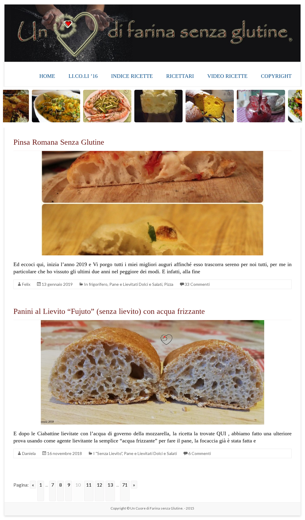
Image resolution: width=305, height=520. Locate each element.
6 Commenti (199, 453)
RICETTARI (180, 76)
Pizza (168, 284)
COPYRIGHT (276, 76)
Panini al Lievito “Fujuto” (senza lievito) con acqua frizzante (109, 311)
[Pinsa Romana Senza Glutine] (152, 154)
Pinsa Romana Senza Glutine (58, 142)
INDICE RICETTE (132, 76)
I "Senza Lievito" (107, 453)
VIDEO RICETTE (227, 76)
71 (124, 484)
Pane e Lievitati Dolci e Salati (135, 284)
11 (88, 484)
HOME (47, 76)
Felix (26, 284)
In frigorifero (96, 284)
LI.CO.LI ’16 (83, 76)
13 (110, 484)
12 (99, 484)
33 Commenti (197, 284)
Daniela (29, 453)
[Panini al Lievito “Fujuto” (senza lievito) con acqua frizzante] (152, 323)
